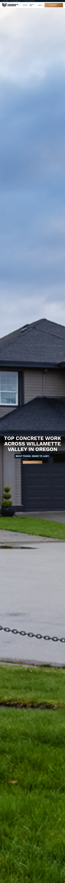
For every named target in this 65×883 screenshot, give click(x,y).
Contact (40, 5)
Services (25, 5)
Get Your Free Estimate (53, 5)
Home (19, 5)
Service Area (32, 5)
